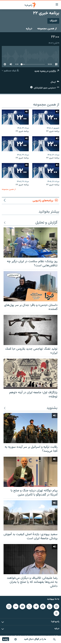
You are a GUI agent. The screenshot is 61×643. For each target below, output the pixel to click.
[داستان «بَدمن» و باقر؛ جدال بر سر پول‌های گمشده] (30, 286)
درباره (29, 28)
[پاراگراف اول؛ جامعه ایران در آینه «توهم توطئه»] (30, 374)
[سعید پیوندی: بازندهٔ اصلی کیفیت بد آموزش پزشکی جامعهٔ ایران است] (30, 515)
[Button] (55, 83)
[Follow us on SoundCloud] (16, 606)
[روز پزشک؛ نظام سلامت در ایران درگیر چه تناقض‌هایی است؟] (30, 242)
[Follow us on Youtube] (22, 606)
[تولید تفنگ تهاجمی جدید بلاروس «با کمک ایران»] (30, 330)
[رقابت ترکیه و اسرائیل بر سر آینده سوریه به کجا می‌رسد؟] (30, 428)
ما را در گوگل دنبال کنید (35, 639)
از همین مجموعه (47, 28)
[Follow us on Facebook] (43, 606)
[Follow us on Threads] (56, 613)
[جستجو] (54, 639)
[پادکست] (15, 639)
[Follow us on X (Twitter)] (29, 606)
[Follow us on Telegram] (36, 606)
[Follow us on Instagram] (9, 606)
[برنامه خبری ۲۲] (45, 117)
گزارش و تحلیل (46, 222)
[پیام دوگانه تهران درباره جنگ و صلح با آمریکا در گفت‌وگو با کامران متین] (30, 472)
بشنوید (52, 408)
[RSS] (49, 606)
